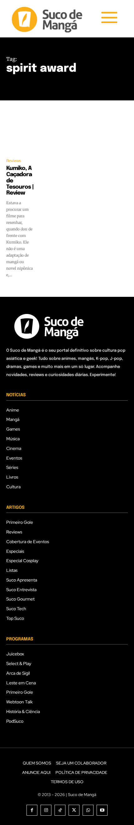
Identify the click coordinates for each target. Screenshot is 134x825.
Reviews (13, 160)
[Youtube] (102, 810)
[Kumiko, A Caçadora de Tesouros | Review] (20, 136)
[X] (74, 810)
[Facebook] (31, 810)
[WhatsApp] (88, 810)
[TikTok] (60, 810)
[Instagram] (46, 810)
